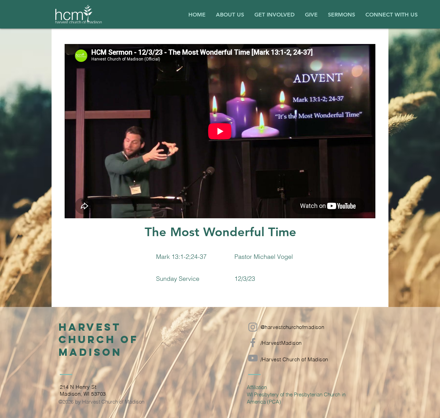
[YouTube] (253, 358)
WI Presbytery (263, 394)
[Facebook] (253, 343)
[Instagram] (253, 327)
